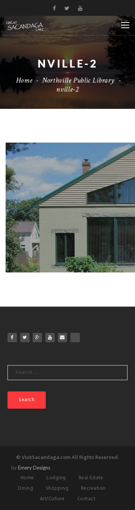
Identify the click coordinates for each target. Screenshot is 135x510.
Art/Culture (52, 499)
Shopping (57, 488)
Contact (86, 499)
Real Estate (91, 478)
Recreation (93, 488)
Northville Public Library (78, 80)
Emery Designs (34, 468)
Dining (25, 488)
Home (24, 80)
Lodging (56, 478)
